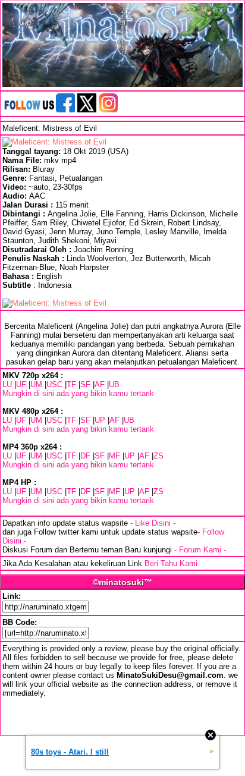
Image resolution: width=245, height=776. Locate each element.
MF (114, 455)
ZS (158, 455)
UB (114, 384)
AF (100, 384)
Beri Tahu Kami (171, 563)
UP (100, 420)
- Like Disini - (152, 523)
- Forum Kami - (200, 549)
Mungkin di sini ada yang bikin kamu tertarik (78, 393)
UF (21, 384)
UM (36, 384)
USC (54, 384)
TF (71, 384)
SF (85, 384)
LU (7, 384)
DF (85, 455)
